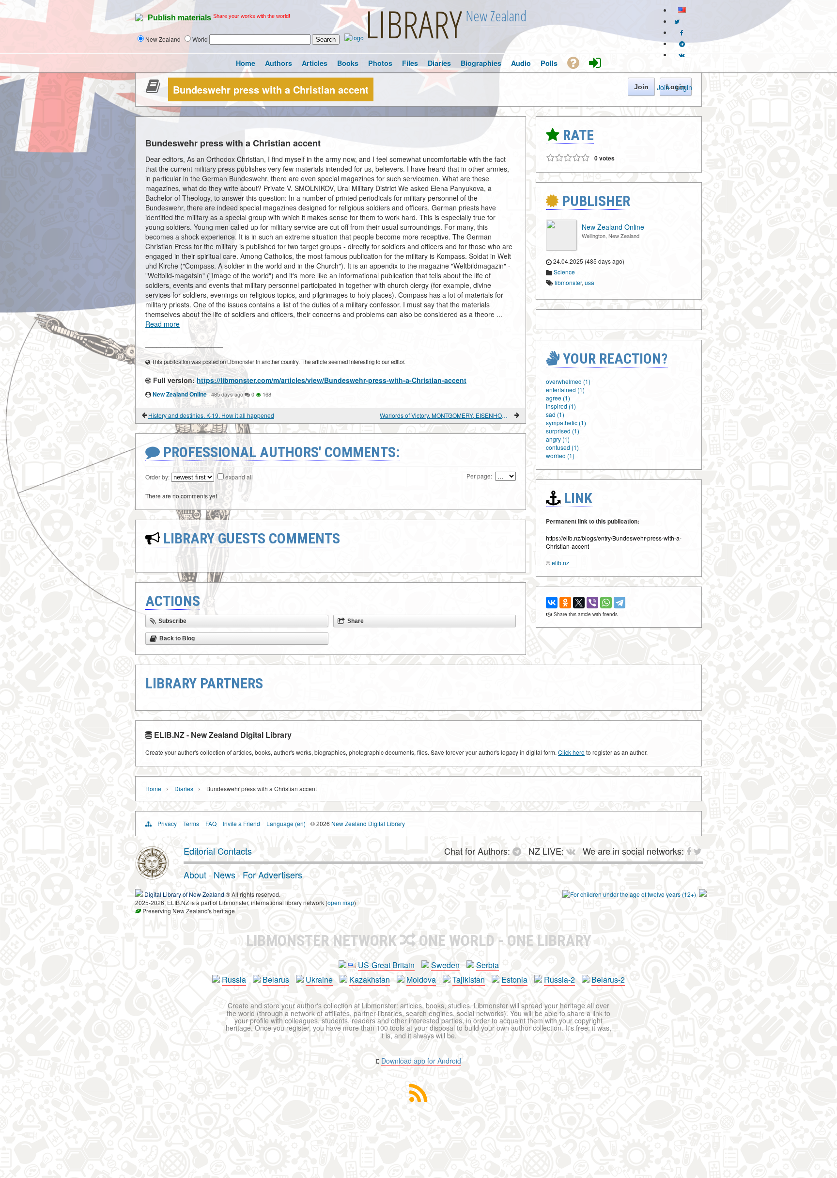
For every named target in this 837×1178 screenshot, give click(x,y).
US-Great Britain (386, 965)
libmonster (568, 282)
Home (153, 788)
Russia (234, 979)
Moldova (421, 979)
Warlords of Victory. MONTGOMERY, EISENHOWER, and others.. (446, 415)
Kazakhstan (369, 979)
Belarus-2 (608, 979)
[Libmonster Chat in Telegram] (519, 850)
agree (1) (558, 398)
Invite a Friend (241, 823)
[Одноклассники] (565, 602)
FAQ (211, 823)
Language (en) (286, 823)
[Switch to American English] (682, 10)
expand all (239, 477)
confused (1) (562, 447)
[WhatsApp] (606, 602)
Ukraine (319, 979)
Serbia (487, 965)
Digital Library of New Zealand (184, 894)
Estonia (514, 979)
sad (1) (555, 414)
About (195, 874)
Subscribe (172, 621)
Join (663, 87)
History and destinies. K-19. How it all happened (211, 415)
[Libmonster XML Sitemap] (418, 1098)
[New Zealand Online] (561, 248)
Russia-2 (559, 979)
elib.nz (560, 562)
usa (589, 282)
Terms (191, 823)
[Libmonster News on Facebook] (681, 32)
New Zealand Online (180, 394)
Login (683, 87)
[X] (579, 602)
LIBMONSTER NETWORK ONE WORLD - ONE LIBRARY (418, 940)
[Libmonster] (152, 876)
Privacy (167, 823)
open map (340, 902)
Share (355, 621)
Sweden (445, 965)
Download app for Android (421, 1061)
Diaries (183, 788)
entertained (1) (565, 389)
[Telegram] (619, 602)
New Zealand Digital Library (368, 823)
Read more (162, 324)
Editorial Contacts (218, 850)
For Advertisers (272, 874)
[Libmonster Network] (629, 894)
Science (564, 272)
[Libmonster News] (677, 21)
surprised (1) (562, 431)
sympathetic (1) (566, 422)
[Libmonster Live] (682, 54)
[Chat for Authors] (682, 43)
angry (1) (558, 439)
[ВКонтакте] (552, 602)
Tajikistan (468, 979)
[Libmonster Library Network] (703, 894)
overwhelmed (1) (568, 381)
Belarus (276, 979)
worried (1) (560, 455)
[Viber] (592, 602)
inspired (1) (561, 406)
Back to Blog (177, 638)
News (224, 874)
